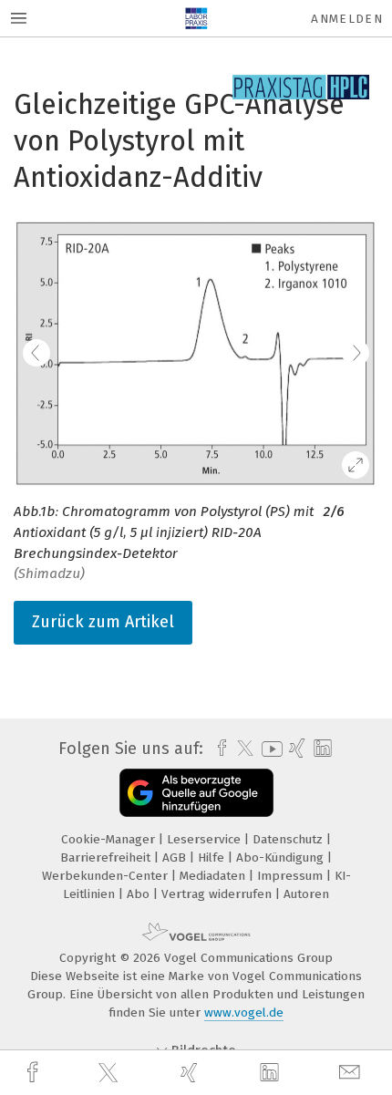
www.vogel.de (244, 1012)
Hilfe (213, 857)
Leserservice (205, 839)
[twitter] (110, 1073)
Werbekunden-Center (106, 875)
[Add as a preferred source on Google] (196, 793)
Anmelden (347, 18)
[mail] (352, 1073)
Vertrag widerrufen (218, 894)
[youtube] (269, 749)
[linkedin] (271, 1073)
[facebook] (34, 1073)
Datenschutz (289, 839)
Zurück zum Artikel (103, 622)
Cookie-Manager (110, 839)
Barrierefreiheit (107, 857)
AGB (176, 857)
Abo (140, 894)
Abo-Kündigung (281, 857)
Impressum (291, 875)
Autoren (306, 894)
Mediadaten (214, 875)
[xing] (191, 1072)
